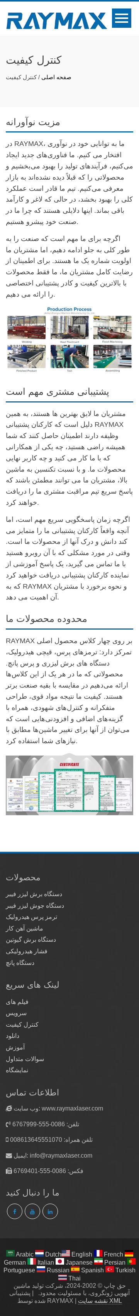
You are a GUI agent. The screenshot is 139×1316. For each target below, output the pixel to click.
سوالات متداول (25, 1059)
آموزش (15, 1047)
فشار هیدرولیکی (26, 951)
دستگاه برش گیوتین (31, 939)
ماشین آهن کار (24, 928)
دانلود (12, 1035)
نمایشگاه (17, 1070)
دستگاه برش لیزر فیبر (34, 894)
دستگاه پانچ (20, 962)
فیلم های (17, 1001)
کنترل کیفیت (22, 1024)
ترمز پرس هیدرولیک (31, 917)
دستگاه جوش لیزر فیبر (35, 905)
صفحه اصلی (56, 77)
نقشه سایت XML (100, 1300)
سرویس (16, 1013)
